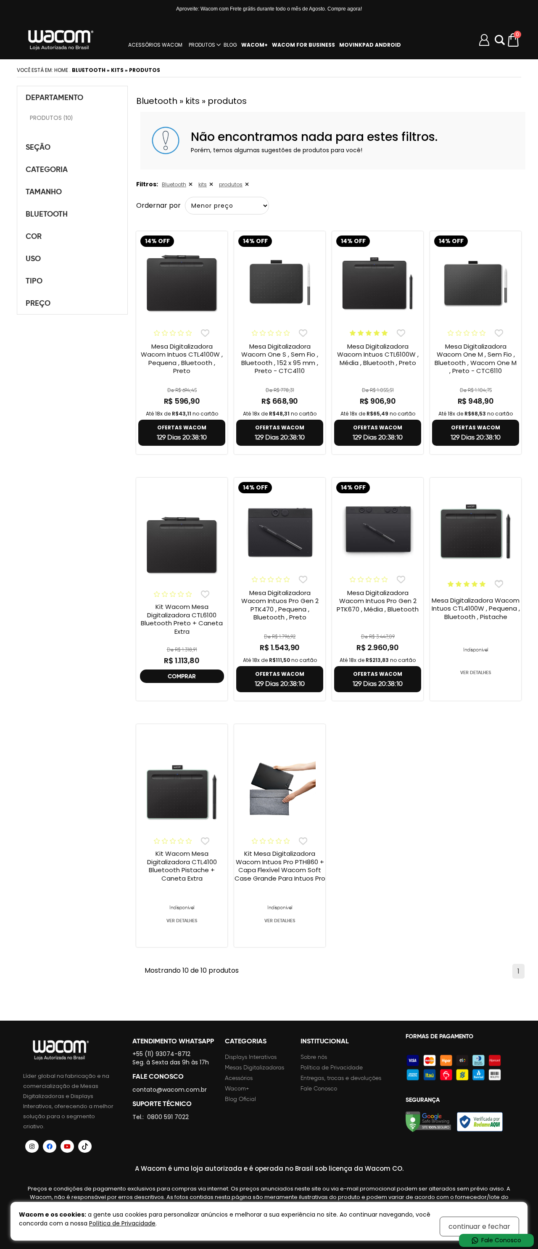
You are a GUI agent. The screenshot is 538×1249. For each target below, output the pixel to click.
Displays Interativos (251, 1057)
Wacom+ (237, 1088)
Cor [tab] (34, 236)
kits (202, 184)
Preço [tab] (38, 303)
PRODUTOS (202, 45)
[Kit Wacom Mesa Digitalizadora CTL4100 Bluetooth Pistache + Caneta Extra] (181, 792)
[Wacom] (61, 40)
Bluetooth (174, 184)
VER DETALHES (475, 672)
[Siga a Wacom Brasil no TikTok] (85, 1146)
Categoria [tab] (47, 169)
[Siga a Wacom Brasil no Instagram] (32, 1146)
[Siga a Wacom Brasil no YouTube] (67, 1146)
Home (61, 70)
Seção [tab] (38, 147)
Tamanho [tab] (44, 191)
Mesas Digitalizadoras (254, 1067)
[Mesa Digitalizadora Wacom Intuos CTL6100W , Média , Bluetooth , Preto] (377, 284)
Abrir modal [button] (499, 40)
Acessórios (239, 1078)
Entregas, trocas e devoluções (341, 1078)
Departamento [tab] (54, 97)
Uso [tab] (33, 258)
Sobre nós (314, 1057)
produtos (231, 184)
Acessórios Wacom (155, 45)
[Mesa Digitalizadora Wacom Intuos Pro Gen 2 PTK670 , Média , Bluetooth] (377, 530)
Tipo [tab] (34, 281)
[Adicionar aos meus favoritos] (205, 333)
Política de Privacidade (332, 1067)
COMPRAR (182, 676)
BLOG (230, 45)
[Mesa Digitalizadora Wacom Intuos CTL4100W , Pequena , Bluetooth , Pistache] (475, 532)
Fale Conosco (319, 1088)
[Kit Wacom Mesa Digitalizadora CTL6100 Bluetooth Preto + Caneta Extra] (181, 546)
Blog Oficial (240, 1099)
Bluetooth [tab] (47, 214)
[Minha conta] (484, 40)
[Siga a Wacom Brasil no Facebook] (49, 1146)
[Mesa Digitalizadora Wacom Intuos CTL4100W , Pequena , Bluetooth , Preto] (181, 284)
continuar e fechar (479, 1226)
